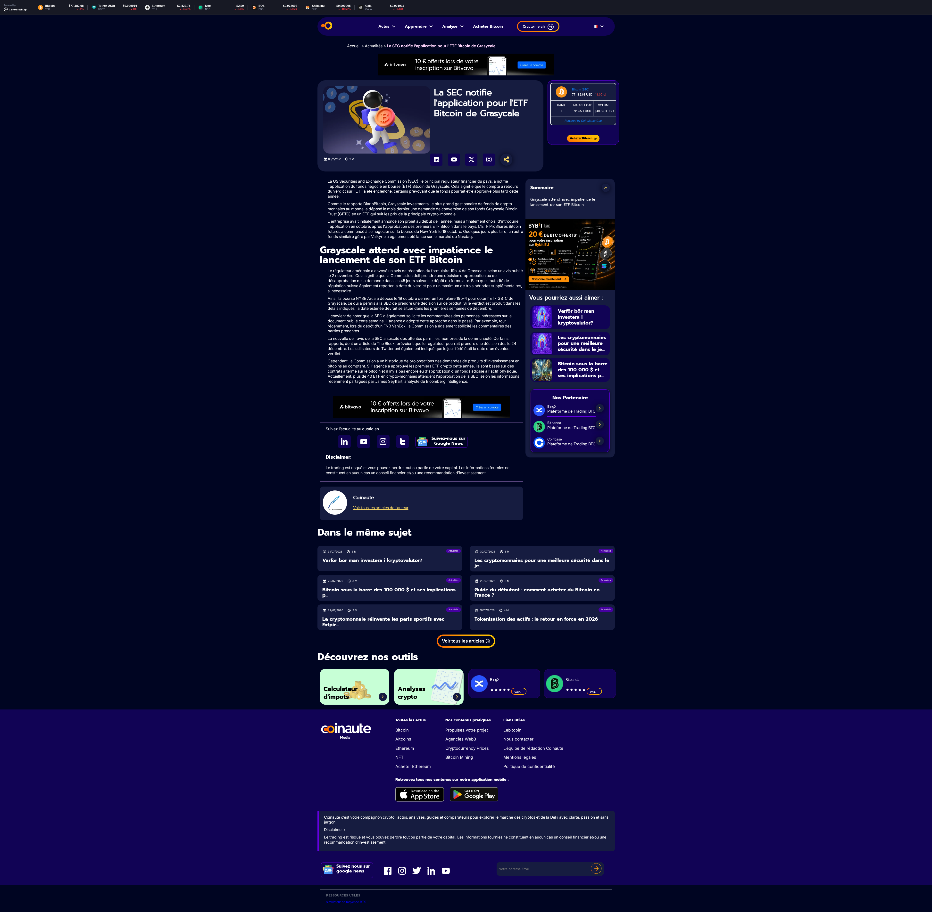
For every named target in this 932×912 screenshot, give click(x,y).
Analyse (450, 26)
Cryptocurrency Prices (467, 748)
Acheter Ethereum (413, 766)
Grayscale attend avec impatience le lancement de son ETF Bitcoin (562, 202)
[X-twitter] (471, 160)
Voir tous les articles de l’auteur (380, 507)
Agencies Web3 (460, 739)
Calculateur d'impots (341, 693)
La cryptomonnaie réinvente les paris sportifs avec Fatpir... (383, 621)
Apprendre (416, 26)
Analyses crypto (411, 693)
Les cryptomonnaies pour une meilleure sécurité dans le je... (582, 343)
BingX (494, 679)
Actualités (374, 45)
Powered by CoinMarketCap (583, 120)
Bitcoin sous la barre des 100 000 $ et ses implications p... (582, 369)
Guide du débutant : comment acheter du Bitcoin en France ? (536, 592)
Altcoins (403, 739)
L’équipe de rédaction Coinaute (533, 748)
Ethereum (404, 748)
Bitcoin (402, 730)
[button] (606, 188)
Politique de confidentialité (529, 766)
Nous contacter (518, 739)
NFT (399, 757)
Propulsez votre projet (466, 730)
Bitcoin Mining (459, 757)
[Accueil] (326, 26)
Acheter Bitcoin (488, 26)
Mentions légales (519, 757)
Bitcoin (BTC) (580, 89)
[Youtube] (454, 160)
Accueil (353, 45)
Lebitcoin (512, 730)
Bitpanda (572, 679)
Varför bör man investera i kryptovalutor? (576, 316)
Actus (383, 26)
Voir (517, 692)
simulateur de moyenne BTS (346, 902)
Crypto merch (534, 26)
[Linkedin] (436, 160)
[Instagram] (489, 160)
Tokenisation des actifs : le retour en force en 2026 (536, 619)
